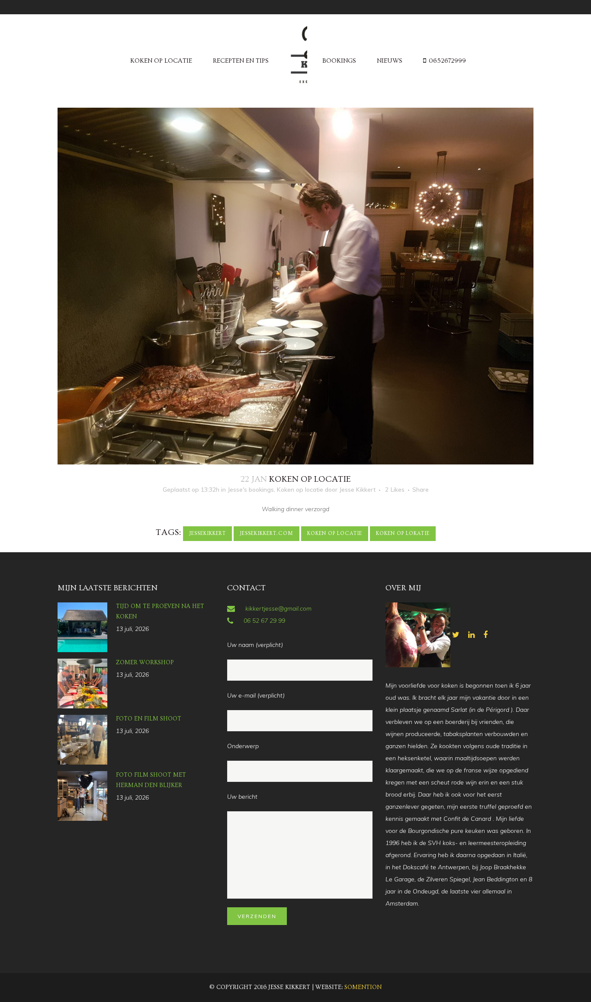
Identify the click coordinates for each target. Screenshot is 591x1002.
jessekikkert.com (266, 533)
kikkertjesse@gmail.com (278, 608)
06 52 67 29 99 (264, 620)
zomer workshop (145, 662)
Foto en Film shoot (148, 718)
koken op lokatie (403, 533)
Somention (363, 987)
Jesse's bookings (251, 489)
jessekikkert (207, 533)
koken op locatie (334, 533)
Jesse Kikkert (357, 489)
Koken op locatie (300, 489)
